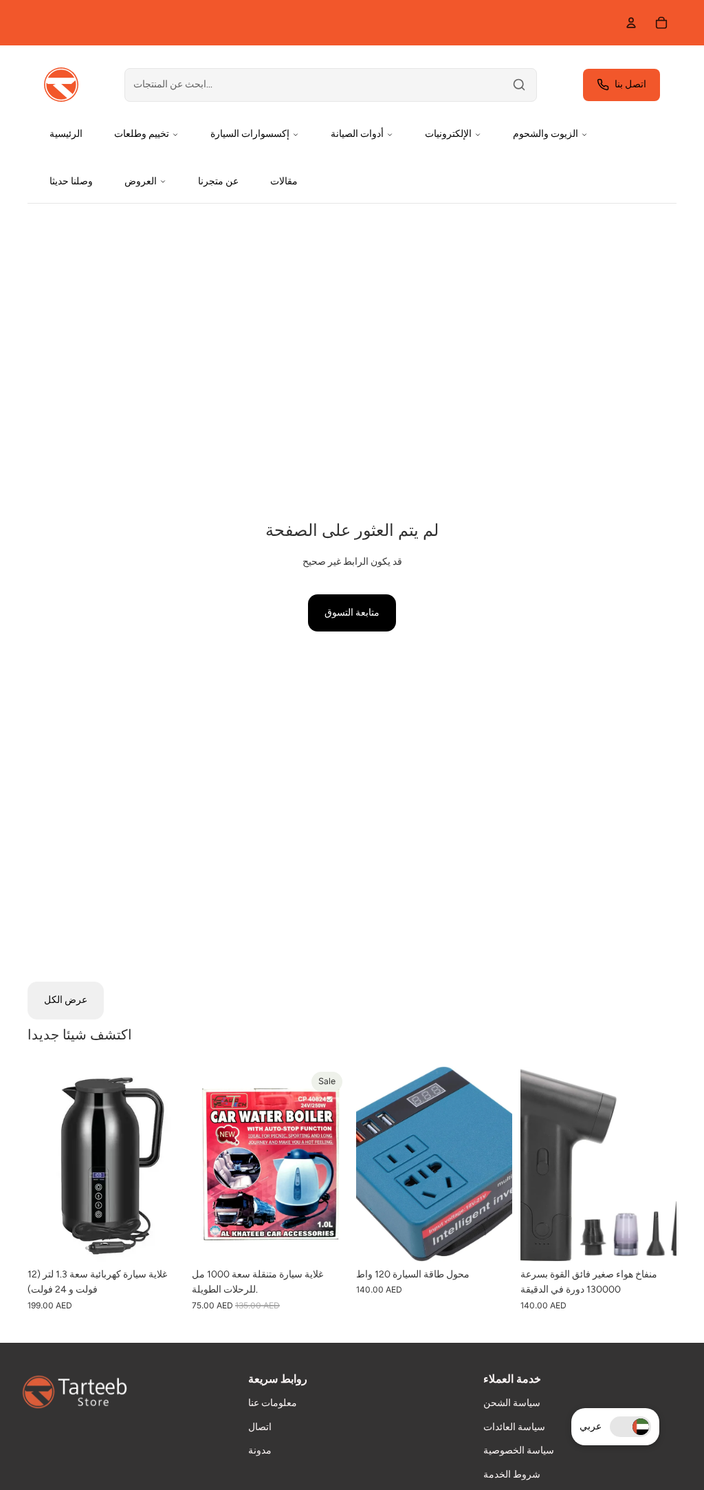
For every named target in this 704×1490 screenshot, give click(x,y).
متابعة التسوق (352, 612)
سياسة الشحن (511, 1403)
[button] (630, 1426)
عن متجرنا (218, 181)
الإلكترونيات (448, 134)
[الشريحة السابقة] (38, 1163)
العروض (140, 181)
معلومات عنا (272, 1403)
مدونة (260, 1450)
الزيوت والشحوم (545, 134)
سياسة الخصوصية (518, 1450)
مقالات (284, 181)
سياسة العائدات (514, 1427)
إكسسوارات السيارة (249, 134)
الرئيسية (66, 134)
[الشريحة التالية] (173, 1163)
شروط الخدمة (511, 1474)
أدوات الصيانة (357, 134)
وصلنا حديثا (71, 181)
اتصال (260, 1427)
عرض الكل (65, 1000)
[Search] (519, 84)
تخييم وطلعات (141, 134)
